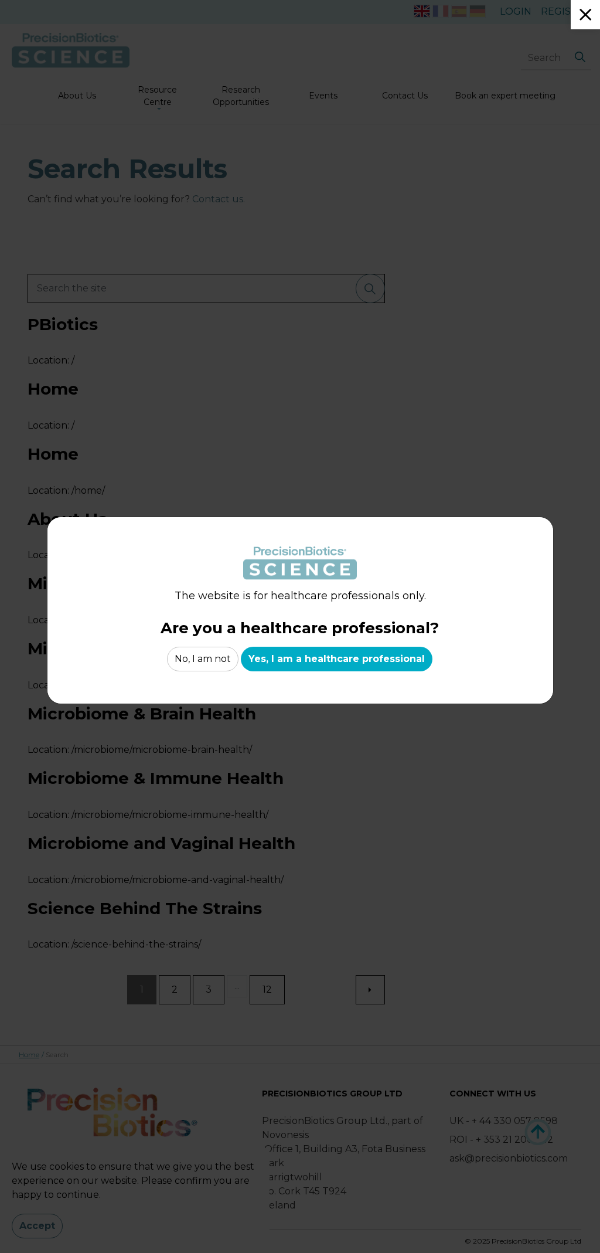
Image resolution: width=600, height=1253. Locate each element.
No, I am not (203, 658)
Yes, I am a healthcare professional (336, 658)
